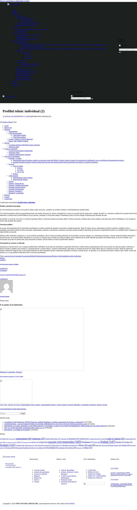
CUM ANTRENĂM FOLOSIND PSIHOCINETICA (13, 409)
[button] (2, 258)
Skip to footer (24, 1)
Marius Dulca (57, 445)
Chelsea (84, 439)
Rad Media (70, 503)
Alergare (12, 439)
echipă (43, 442)
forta (97, 442)
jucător (41, 256)
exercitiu (72, 441)
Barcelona (74, 439)
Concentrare (25, 256)
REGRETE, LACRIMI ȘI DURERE (17, 430)
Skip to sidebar (15, 1)
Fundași (120, 442)
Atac (57, 439)
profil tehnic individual (57, 256)
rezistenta (63, 448)
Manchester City (31, 445)
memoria (47, 256)
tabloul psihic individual (73, 256)
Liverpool (20, 445)
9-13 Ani (17, 405)
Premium (19, 372)
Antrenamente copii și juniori (30, 405)
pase (98, 445)
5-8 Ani (10, 405)
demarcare (27, 442)
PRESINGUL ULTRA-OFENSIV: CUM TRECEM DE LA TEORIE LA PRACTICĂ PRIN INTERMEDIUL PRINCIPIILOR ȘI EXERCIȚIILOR (55, 426)
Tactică (104, 405)
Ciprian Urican (95, 439)
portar (105, 445)
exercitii (55, 442)
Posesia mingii (114, 445)
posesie (126, 445)
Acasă (5, 116)
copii (103, 439)
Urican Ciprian (4, 296)
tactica (72, 448)
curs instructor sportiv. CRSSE (14, 442)
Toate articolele (12, 116)
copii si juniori (115, 438)
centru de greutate (15, 256)
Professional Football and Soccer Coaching (30, 448)
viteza (88, 447)
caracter (6, 256)
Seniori (99, 405)
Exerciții (70, 405)
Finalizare (88, 442)
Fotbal (37, 256)
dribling (32, 256)
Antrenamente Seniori (48, 405)
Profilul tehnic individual (26, 202)
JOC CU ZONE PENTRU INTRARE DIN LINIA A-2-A (24, 428)
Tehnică (80, 448)
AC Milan (4, 439)
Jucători (7, 444)
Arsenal (49, 439)
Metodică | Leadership (24, 116)
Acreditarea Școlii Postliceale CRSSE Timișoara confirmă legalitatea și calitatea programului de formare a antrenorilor (44, 422)
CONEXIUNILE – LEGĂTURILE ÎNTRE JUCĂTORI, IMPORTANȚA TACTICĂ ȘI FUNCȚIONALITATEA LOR (45, 424)
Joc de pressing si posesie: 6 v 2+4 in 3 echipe (11, 376)
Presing (10, 448)
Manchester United (44, 445)
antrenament (24, 438)
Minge (83, 445)
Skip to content (5, 1)
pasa (91, 445)
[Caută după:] (10, 413)
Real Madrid (52, 448)
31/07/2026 (114, 468)
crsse (2, 442)
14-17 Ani (3, 405)
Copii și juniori (61, 405)
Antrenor (38, 438)
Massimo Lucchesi (70, 445)
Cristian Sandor (130, 439)
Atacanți (64, 439)
